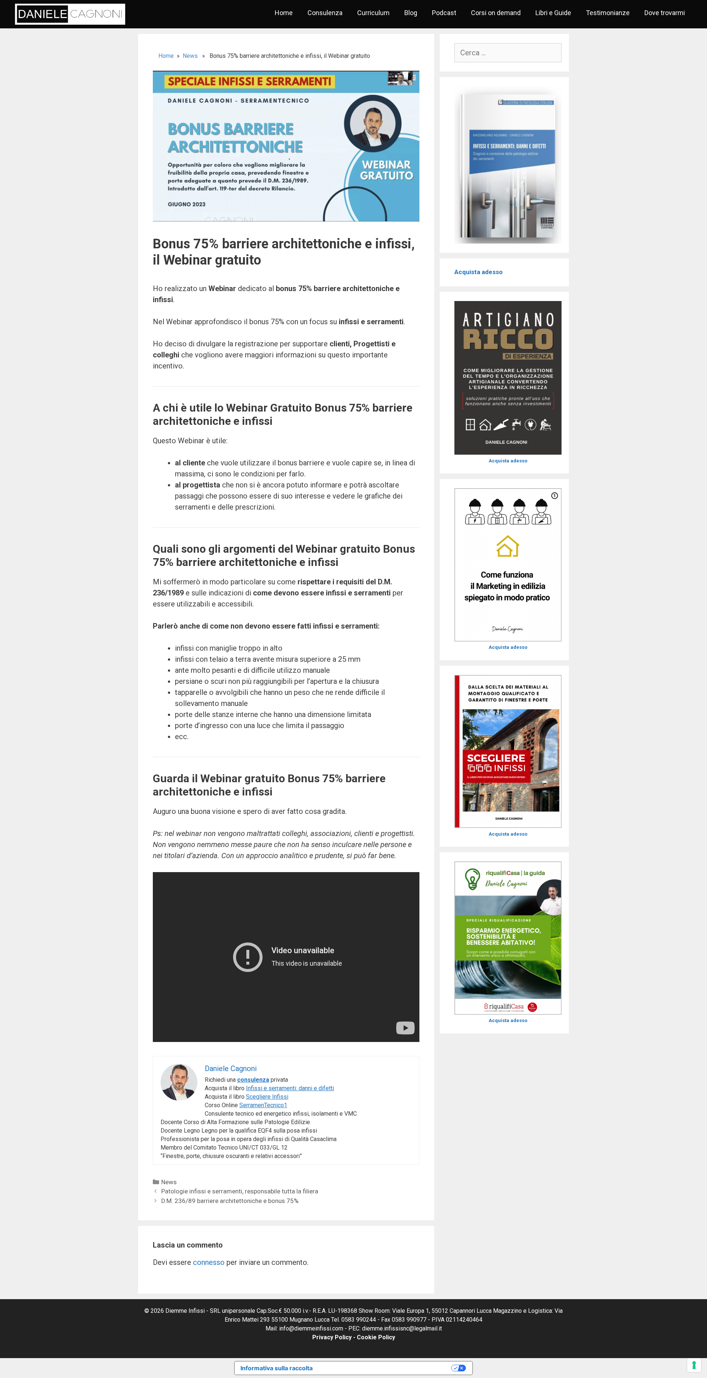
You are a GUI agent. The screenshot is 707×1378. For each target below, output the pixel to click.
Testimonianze (608, 13)
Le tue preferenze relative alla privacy (386, 1368)
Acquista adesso (478, 272)
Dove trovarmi (664, 13)
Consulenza (324, 13)
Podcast (444, 13)
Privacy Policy (332, 1337)
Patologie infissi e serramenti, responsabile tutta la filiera (239, 1191)
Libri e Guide (553, 13)
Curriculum (373, 13)
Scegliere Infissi (267, 1096)
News (190, 55)
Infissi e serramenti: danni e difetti (290, 1088)
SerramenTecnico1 (263, 1105)
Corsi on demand (496, 13)
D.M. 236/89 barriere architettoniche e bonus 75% (230, 1200)
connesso (209, 1262)
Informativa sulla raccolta (276, 1368)
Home (284, 13)
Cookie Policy (376, 1337)
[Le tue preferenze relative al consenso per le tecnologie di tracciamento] (694, 1365)
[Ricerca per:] (508, 53)
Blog (410, 13)
